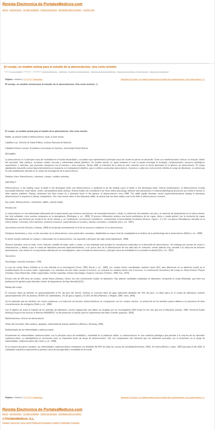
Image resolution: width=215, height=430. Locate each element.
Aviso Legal (26, 423)
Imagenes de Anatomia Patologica (103, 72)
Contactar (75, 423)
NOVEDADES (16, 10)
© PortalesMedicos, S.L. (18, 418)
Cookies (55, 423)
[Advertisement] (107, 38)
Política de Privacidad (41, 423)
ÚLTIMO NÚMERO (31, 10)
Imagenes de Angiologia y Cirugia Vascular (132, 72)
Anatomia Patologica (49, 72)
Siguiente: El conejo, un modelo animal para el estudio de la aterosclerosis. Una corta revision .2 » (163, 79)
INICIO (5, 10)
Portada (5, 423)
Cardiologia (63, 72)
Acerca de (15, 423)
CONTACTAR (88, 10)
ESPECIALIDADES (49, 10)
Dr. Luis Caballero (16, 72)
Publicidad (65, 423)
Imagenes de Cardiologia (159, 72)
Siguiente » (38, 79)
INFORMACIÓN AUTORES (70, 10)
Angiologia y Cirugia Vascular (78, 72)
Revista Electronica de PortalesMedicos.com (42, 4)
